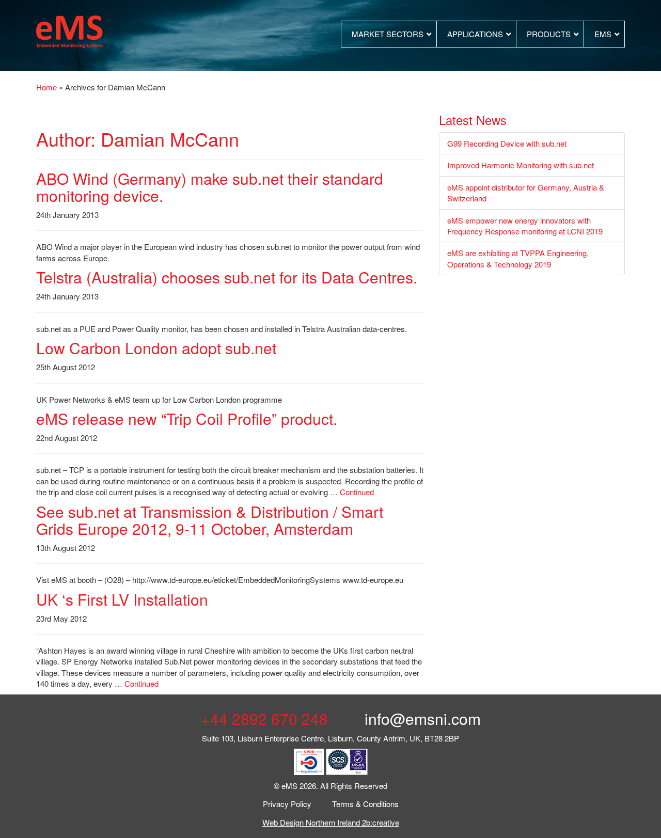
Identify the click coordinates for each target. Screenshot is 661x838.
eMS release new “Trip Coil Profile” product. (186, 418)
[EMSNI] (69, 30)
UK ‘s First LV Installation (122, 599)
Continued (357, 491)
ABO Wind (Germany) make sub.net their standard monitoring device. (209, 187)
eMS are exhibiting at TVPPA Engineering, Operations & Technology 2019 (518, 258)
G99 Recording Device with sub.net (506, 143)
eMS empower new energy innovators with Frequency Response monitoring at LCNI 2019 (525, 225)
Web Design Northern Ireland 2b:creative (330, 822)
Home (46, 87)
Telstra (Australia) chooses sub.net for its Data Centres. (226, 277)
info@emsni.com (420, 718)
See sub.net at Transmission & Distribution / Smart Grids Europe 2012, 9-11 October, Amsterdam (209, 520)
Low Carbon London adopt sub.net (156, 348)
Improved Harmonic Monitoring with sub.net (520, 165)
